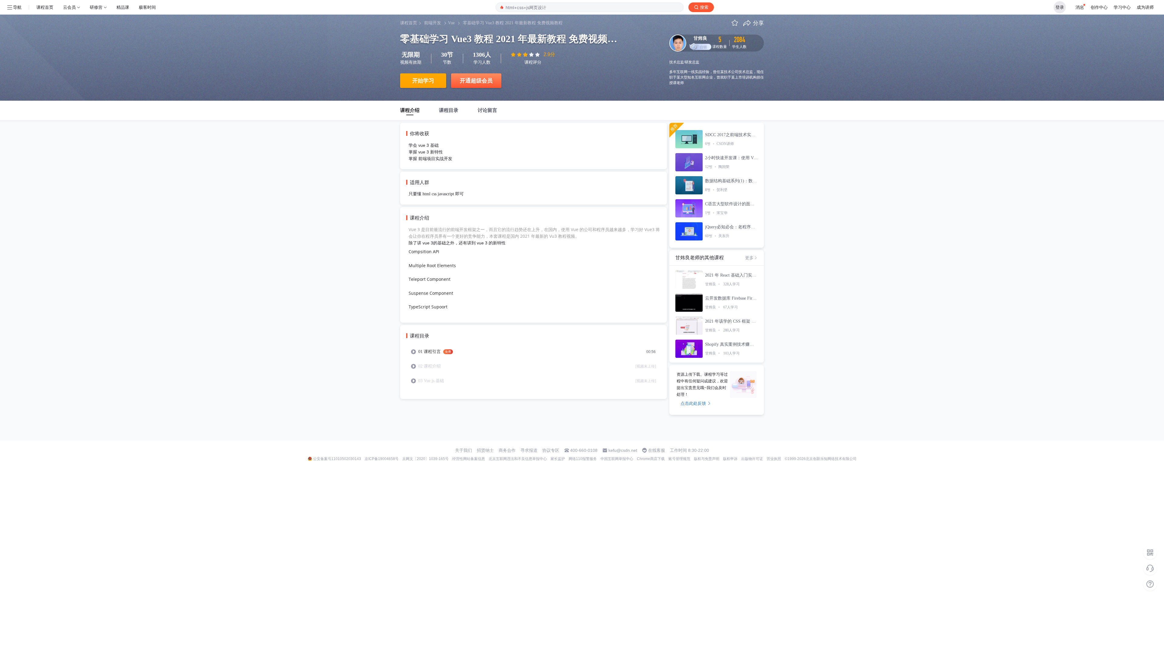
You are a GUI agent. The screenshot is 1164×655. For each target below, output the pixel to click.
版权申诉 (730, 459)
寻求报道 (528, 450)
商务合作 (507, 450)
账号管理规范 (679, 459)
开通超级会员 (476, 81)
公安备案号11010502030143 (337, 459)
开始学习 (423, 81)
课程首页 (44, 7)
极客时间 (147, 7)
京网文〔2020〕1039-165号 (425, 459)
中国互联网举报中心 (616, 459)
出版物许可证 (752, 459)
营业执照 (774, 459)
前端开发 (432, 23)
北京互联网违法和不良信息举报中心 (518, 459)
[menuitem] (533, 351)
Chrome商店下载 (651, 459)
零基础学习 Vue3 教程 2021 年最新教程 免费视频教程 (513, 23)
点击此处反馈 (693, 403)
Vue (451, 23)
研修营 (96, 7)
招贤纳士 (485, 450)
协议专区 (550, 450)
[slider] (526, 54)
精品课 (122, 7)
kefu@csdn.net (622, 450)
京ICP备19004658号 (382, 459)
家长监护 (557, 459)
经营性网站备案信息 (468, 459)
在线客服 (656, 450)
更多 (749, 257)
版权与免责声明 (706, 459)
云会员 (69, 7)
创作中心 (1099, 7)
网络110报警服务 (583, 459)
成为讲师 (1145, 7)
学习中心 (1122, 7)
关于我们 (463, 450)
